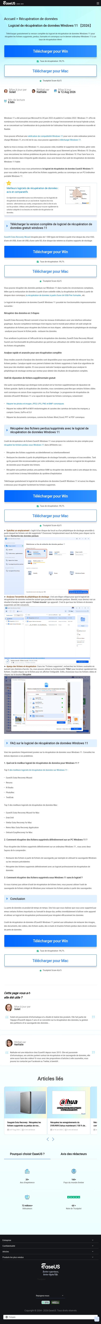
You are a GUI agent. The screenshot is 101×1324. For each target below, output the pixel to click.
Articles (5, 1251)
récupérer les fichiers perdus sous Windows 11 (24, 444)
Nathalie (42, 92)
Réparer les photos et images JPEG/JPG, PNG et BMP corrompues (35, 403)
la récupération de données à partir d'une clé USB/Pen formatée (53, 295)
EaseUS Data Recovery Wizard (17, 237)
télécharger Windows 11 (70, 139)
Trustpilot (41, 1279)
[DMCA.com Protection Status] (55, 1302)
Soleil (12, 92)
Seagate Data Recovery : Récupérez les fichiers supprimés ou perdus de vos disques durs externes (24, 1124)
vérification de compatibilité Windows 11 (45, 136)
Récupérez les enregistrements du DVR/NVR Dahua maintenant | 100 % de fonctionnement (67, 1124)
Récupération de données (38, 18)
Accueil (9, 18)
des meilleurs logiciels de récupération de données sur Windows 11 (38, 770)
